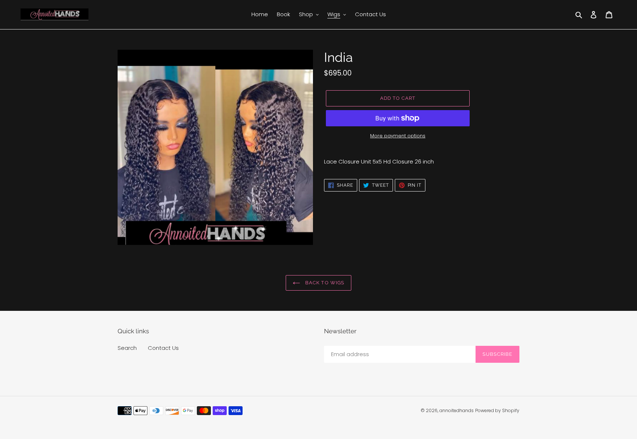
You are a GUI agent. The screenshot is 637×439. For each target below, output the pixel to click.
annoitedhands (456, 410)
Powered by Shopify (497, 410)
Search (127, 348)
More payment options (397, 135)
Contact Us (163, 348)
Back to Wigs (324, 282)
